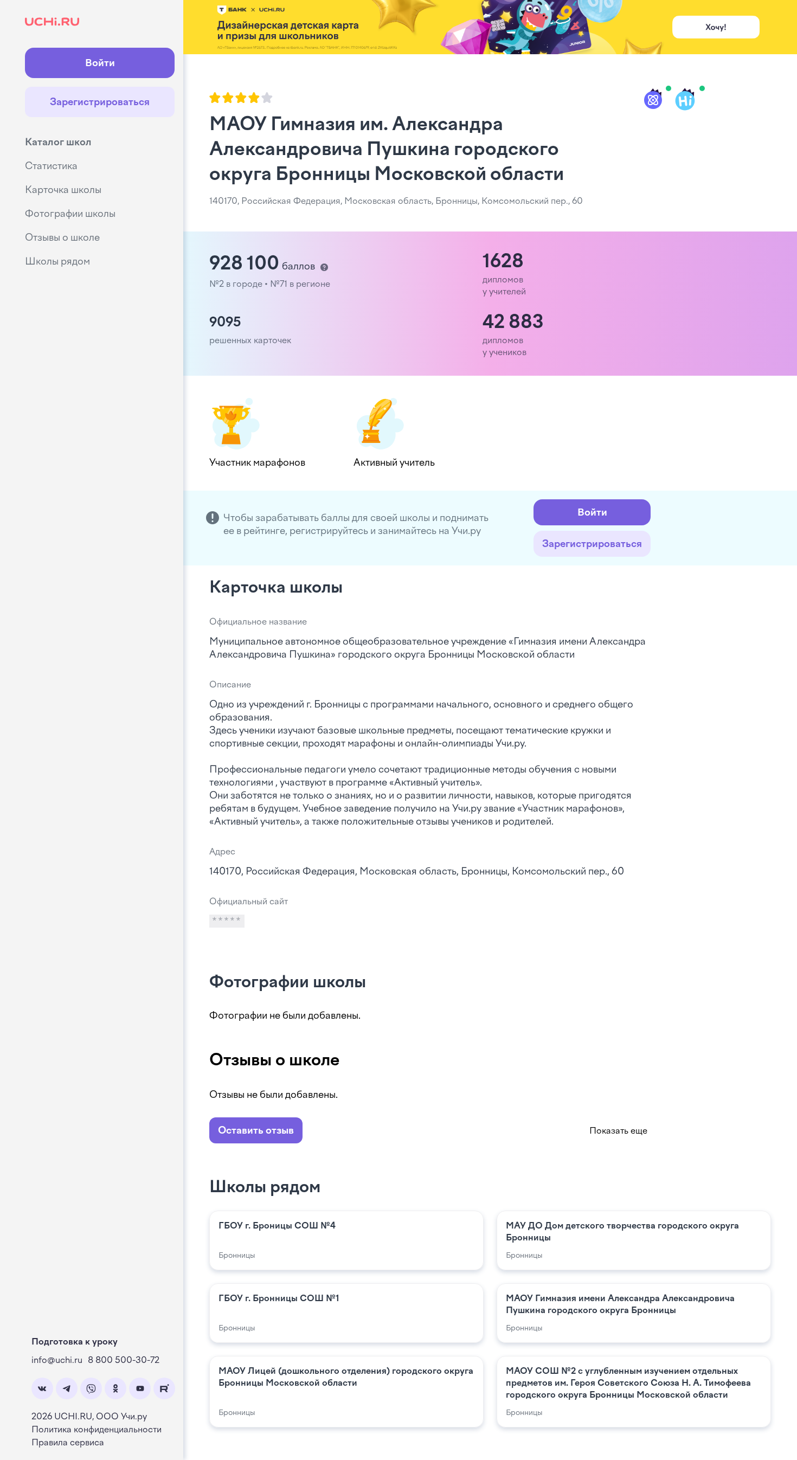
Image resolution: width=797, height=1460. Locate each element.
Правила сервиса (67, 1442)
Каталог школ (58, 142)
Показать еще (618, 1130)
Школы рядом (57, 261)
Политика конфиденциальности (96, 1429)
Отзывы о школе (62, 237)
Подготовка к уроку (74, 1341)
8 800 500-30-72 (123, 1360)
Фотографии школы (70, 214)
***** (227, 921)
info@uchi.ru (56, 1360)
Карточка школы (63, 190)
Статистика (51, 166)
